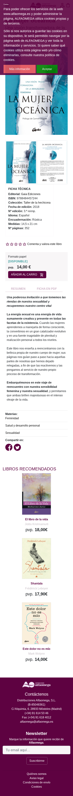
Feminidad (12, 418)
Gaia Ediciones (30, 194)
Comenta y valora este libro (44, 243)
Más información (19, 69)
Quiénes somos (36, 773)
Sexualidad (12, 432)
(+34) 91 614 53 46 (36, 713)
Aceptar (47, 69)
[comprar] (24, 480)
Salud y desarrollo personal (22, 425)
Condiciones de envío (36, 782)
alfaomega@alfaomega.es (36, 721)
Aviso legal (37, 778)
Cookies (36, 786)
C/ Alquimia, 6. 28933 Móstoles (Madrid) (37, 708)
